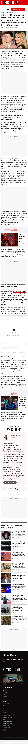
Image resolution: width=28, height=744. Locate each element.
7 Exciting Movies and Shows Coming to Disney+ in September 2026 (19, 596)
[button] (27, 48)
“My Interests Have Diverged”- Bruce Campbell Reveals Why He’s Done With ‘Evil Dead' (19, 607)
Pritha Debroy (6, 29)
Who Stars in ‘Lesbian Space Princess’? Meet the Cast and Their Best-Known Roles (19, 565)
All (8, 9)
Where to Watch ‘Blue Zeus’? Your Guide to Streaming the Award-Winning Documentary (18, 575)
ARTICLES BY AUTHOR (10, 482)
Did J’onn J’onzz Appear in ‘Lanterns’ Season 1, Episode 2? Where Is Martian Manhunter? (19, 618)
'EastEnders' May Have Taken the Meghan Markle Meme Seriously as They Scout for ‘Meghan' (19, 543)
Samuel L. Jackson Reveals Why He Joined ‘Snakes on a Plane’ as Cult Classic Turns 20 (18, 586)
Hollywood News (9, 12)
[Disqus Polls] (14, 496)
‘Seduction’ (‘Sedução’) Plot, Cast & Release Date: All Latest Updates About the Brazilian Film (19, 628)
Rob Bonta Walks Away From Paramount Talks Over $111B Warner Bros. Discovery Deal (19, 554)
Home (2, 12)
